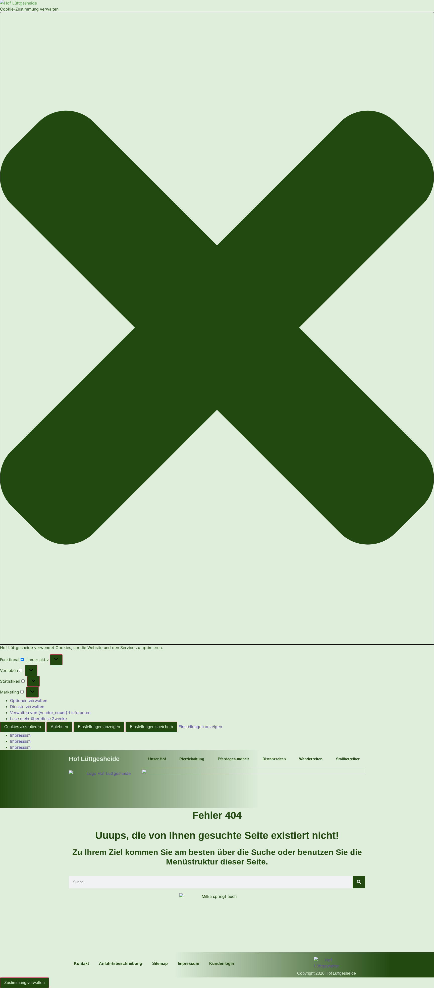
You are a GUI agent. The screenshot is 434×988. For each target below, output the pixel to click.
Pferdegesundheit (233, 759)
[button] (217, 328)
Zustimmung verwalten (24, 982)
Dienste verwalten (27, 706)
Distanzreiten (274, 759)
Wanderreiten (310, 759)
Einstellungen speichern (151, 727)
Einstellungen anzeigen (99, 727)
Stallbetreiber (348, 759)
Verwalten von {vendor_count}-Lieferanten (50, 712)
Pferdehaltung (191, 759)
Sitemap (160, 963)
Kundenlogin (221, 963)
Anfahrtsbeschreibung (120, 963)
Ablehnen (59, 727)
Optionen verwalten (28, 700)
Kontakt (81, 963)
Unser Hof (157, 759)
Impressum (20, 735)
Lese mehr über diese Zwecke (38, 718)
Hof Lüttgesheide (94, 758)
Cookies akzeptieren (22, 727)
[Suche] (359, 882)
